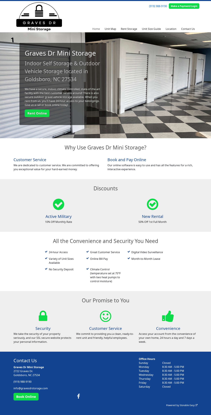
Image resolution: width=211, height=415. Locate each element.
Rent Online (37, 113)
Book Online (26, 396)
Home (96, 29)
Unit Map (110, 29)
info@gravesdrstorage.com (31, 388)
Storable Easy (187, 405)
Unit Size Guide (151, 29)
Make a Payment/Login (184, 6)
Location (171, 29)
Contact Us (188, 29)
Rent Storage (129, 29)
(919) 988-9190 (158, 6)
